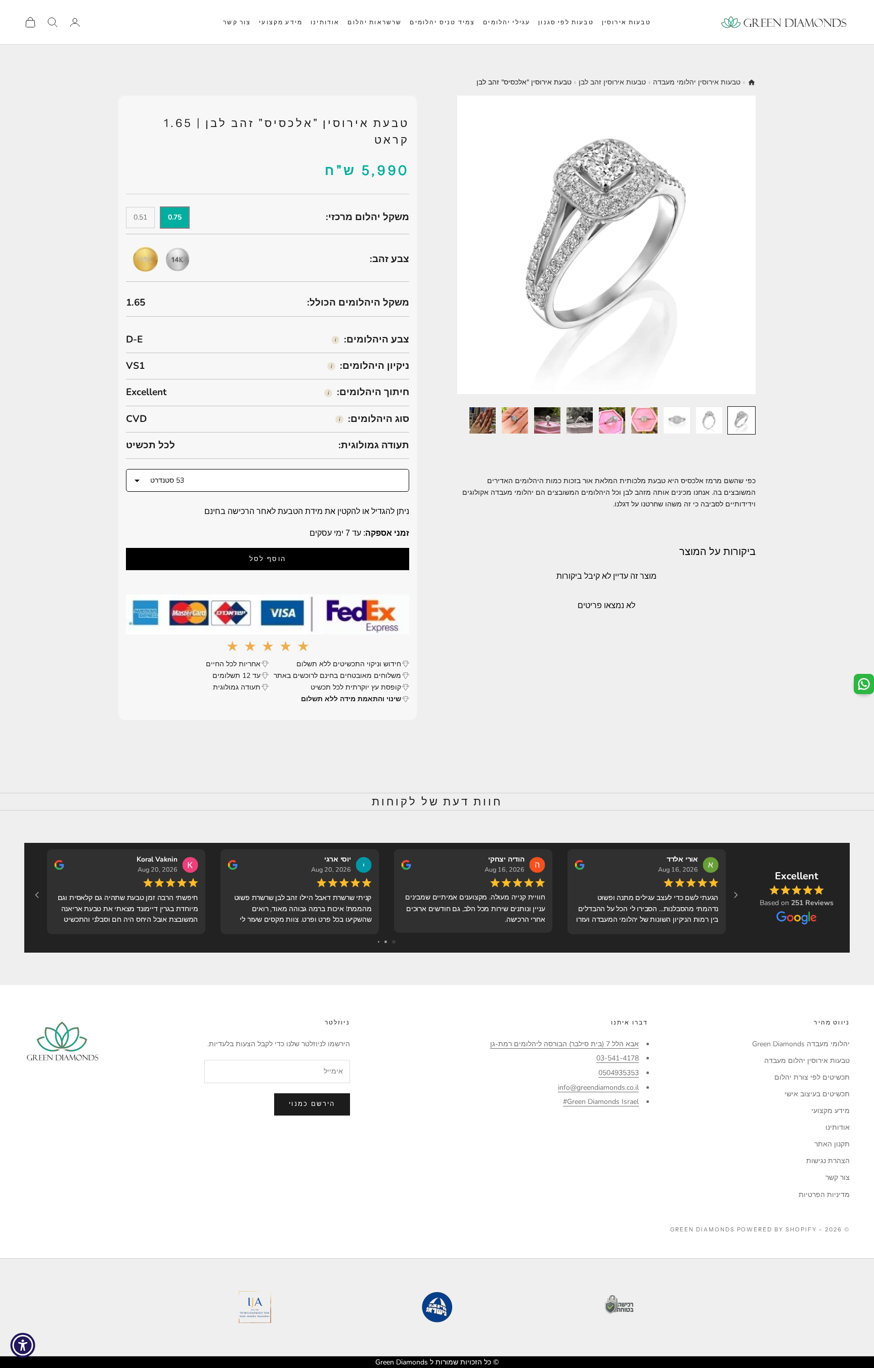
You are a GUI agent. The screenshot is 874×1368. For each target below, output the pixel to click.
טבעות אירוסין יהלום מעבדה (807, 1060)
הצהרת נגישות (828, 1161)
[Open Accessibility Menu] (22, 1345)
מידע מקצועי (280, 22)
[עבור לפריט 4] (644, 420)
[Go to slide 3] (378, 942)
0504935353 (618, 1073)
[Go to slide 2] (385, 941)
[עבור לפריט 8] (515, 420)
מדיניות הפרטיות (824, 1195)
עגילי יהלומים (506, 22)
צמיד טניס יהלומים (442, 22)
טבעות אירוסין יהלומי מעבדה (696, 82)
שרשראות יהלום (374, 22)
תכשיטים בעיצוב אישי (817, 1094)
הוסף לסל (267, 559)
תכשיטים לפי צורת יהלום (812, 1077)
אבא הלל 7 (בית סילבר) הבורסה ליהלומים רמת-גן (564, 1044)
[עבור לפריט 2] (709, 420)
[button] (267, 480)
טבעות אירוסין (626, 22)
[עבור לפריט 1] (741, 420)
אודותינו (325, 22)
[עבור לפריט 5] (612, 420)
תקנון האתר (832, 1144)
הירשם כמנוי (312, 1103)
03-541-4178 (617, 1058)
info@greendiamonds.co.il (598, 1087)
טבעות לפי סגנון (565, 22)
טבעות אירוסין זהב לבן (612, 82)
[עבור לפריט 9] (482, 420)
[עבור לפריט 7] (547, 420)
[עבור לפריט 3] (677, 420)
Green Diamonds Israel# (601, 1101)
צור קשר (237, 22)
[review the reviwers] (59, 865)
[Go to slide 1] (394, 942)
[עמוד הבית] (752, 82)
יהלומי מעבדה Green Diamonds (801, 1044)
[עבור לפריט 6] (579, 420)
